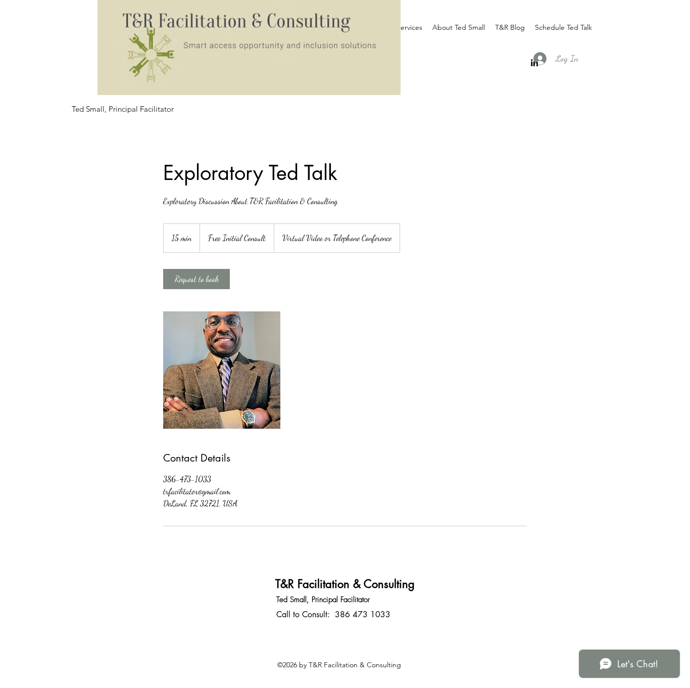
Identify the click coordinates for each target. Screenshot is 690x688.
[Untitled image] (221, 370)
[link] (196, 279)
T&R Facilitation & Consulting (345, 584)
